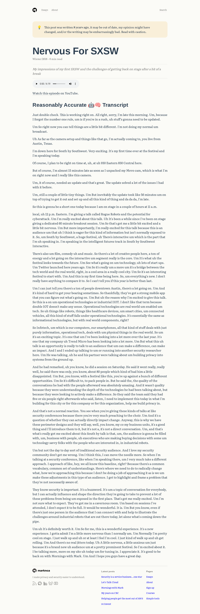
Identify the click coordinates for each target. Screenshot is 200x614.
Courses (150, 592)
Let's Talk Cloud (109, 582)
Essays (44, 9)
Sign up (150, 587)
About (54, 9)
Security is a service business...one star (121, 576)
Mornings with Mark (112, 587)
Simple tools (152, 598)
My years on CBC (110, 592)
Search (163, 9)
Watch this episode (46, 93)
